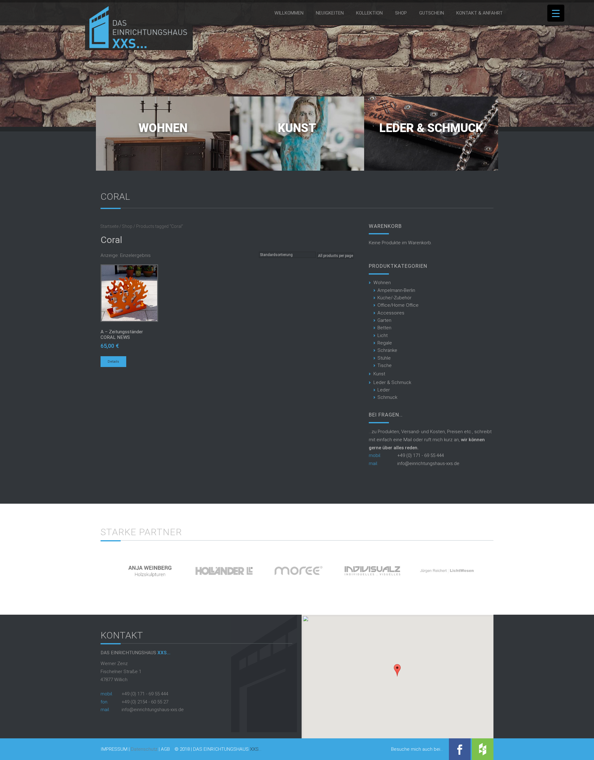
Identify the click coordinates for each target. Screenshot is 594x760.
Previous (90, 568)
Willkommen (288, 13)
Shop (401, 13)
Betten (384, 328)
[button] (397, 670)
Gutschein (431, 13)
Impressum (114, 749)
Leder (383, 390)
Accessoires (390, 313)
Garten (384, 320)
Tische (384, 365)
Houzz (482, 749)
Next (504, 568)
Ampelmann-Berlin (396, 290)
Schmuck (387, 397)
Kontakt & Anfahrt (479, 13)
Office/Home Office (398, 305)
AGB (165, 749)
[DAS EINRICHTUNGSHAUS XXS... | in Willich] (136, 47)
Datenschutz (144, 749)
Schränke (387, 350)
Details (113, 362)
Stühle (384, 358)
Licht (382, 335)
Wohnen (163, 128)
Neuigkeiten (330, 13)
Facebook (460, 749)
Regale (384, 343)
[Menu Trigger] (555, 13)
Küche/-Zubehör (394, 298)
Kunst (297, 128)
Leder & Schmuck (431, 128)
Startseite (109, 226)
